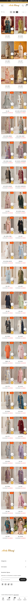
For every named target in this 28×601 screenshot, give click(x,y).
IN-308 (7, 211)
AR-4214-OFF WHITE (20, 111)
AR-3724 (20, 436)
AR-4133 (20, 286)
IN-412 (7, 111)
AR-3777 (7, 436)
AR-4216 (20, 86)
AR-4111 (7, 311)
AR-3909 (7, 336)
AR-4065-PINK (7, 236)
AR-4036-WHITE (7, 261)
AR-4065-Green (20, 211)
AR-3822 (20, 361)
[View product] (25, 382)
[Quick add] (12, 32)
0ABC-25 (7, 361)
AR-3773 (7, 386)
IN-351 (20, 461)
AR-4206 (20, 36)
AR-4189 (7, 86)
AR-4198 (7, 36)
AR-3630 (7, 411)
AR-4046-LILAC (8, 161)
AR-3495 (20, 336)
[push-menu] (2, 5)
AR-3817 (8, 536)
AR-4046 (20, 536)
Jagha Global (16, 594)
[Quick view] (12, 29)
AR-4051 (7, 461)
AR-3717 (20, 511)
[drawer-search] (23, 5)
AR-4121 (7, 286)
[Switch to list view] (11, 12)
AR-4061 (20, 411)
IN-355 (20, 486)
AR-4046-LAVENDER (20, 161)
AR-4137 (20, 61)
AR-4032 (20, 386)
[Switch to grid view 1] (14, 12)
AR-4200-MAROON (20, 186)
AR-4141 (20, 311)
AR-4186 (7, 61)
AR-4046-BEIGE (7, 136)
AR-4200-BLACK (7, 186)
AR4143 (20, 261)
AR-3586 (7, 486)
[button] (2, 17)
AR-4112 (20, 236)
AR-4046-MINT (20, 136)
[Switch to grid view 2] (17, 12)
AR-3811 (7, 511)
